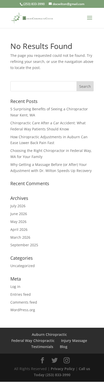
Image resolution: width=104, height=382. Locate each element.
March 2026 (20, 237)
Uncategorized (22, 265)
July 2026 (17, 205)
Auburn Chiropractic (49, 334)
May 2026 (18, 221)
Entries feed (20, 294)
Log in (15, 286)
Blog (63, 346)
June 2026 (18, 213)
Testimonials (42, 346)
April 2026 (19, 229)
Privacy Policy (63, 368)
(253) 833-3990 (34, 4)
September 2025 (24, 244)
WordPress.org (22, 309)
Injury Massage (74, 340)
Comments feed (23, 302)
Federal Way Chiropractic (33, 340)
